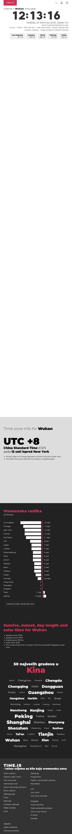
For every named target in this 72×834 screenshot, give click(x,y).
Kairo (6, 567)
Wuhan (12, 740)
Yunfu (64, 740)
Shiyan (46, 728)
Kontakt (34, 819)
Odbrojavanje (9, 794)
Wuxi (25, 740)
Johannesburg (10, 552)
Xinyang (55, 740)
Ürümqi (54, 746)
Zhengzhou (20, 746)
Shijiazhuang (36, 728)
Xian (45, 740)
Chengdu (53, 680)
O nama (34, 815)
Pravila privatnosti (11, 831)
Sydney (7, 596)
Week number (10, 808)
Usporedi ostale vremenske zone (20, 604)
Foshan (12, 692)
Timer (6, 798)
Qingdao (51, 716)
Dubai (6, 575)
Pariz (42, 36)
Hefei (43, 698)
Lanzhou (27, 704)
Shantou (39, 722)
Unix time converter (39, 796)
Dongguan (52, 686)
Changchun (24, 680)
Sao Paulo (8, 538)
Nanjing (37, 710)
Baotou (12, 680)
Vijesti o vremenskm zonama (43, 780)
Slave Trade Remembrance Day (55, 25)
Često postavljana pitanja (41, 808)
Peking (53, 36)
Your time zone (10, 780)
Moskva (7, 571)
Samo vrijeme (9, 791)
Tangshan (31, 734)
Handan (60, 692)
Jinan (57, 698)
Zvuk (6, 811)
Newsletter (35, 784)
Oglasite (7, 824)
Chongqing (18, 686)
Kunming (15, 704)
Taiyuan (9, 734)
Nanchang (56, 704)
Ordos (58, 710)
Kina (36, 670)
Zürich (6, 560)
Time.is (10, 3)
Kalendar (7, 801)
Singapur (7, 589)
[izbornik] (67, 3)
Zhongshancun (36, 746)
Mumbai (7, 579)
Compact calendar (11, 804)
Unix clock (35, 793)
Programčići (36, 777)
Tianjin (45, 734)
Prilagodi (34, 801)
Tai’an (20, 734)
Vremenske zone (11, 784)
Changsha (38, 680)
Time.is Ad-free (37, 805)
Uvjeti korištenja (10, 827)
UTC (5, 541)
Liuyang (36, 704)
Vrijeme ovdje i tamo (12, 777)
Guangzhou (41, 692)
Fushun (22, 692)
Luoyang (46, 704)
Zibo (46, 746)
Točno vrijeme (9, 773)
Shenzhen (18, 728)
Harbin (32, 698)
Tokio (63, 36)
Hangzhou (17, 698)
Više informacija (43, 28)
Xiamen (34, 740)
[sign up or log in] (61, 4)
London (31, 36)
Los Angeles (17, 36)
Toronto (7, 534)
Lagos (6, 545)
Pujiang (40, 716)
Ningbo (50, 710)
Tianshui (60, 734)
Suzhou (57, 728)
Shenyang (56, 722)
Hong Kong (8, 582)
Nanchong (18, 710)
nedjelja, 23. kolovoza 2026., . (47, 22)
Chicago (7, 526)
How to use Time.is (39, 812)
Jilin (49, 698)
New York (8, 530)
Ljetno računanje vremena (15, 787)
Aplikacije (35, 773)
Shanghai (8, 585)
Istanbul (7, 564)
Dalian (35, 686)
